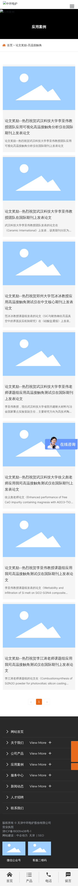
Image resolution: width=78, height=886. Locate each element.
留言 (68, 881)
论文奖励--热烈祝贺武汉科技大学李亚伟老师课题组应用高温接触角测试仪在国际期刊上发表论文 (39, 392)
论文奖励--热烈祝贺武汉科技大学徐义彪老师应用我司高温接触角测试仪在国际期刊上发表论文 (39, 483)
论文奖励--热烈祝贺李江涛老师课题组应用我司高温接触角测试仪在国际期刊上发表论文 (39, 664)
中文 (47, 3)
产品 (29, 881)
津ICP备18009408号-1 (16, 831)
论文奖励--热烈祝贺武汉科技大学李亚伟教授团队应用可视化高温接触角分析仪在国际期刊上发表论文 (39, 127)
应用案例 (39, 27)
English (59, 3)
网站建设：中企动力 (15, 835)
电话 (48, 881)
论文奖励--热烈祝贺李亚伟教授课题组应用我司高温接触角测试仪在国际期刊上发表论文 (39, 574)
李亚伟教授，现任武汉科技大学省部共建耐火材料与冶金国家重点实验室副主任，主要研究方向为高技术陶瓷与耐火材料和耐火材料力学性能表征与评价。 (38, 411)
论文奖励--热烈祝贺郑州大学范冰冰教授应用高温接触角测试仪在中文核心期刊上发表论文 (39, 302)
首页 (9, 881)
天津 (32, 835)
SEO (41, 835)
